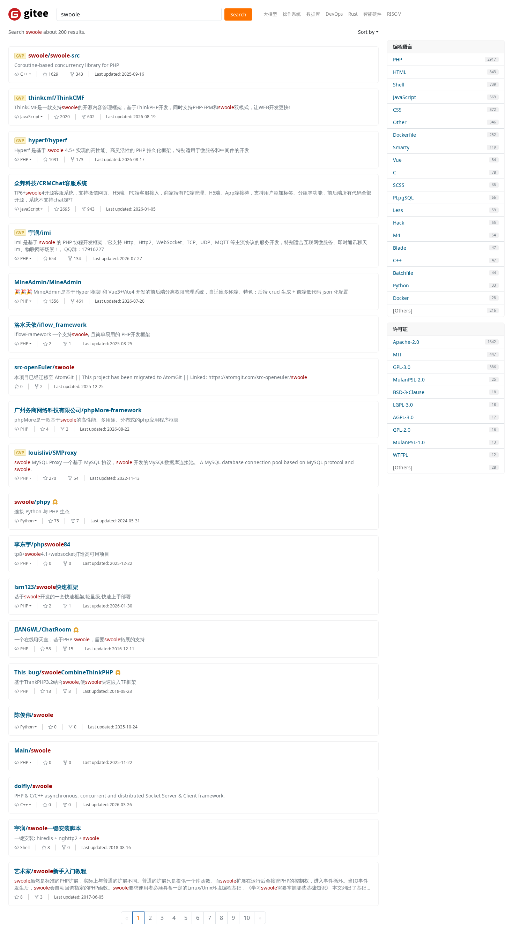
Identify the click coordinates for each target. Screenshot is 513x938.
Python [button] (27, 521)
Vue (397, 160)
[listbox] (28, 74)
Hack (398, 222)
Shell (398, 84)
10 (247, 918)
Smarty (401, 147)
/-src (54, 55)
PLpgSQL (403, 197)
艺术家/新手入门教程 (50, 871)
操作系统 (292, 14)
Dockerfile (404, 134)
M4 (396, 235)
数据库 (313, 14)
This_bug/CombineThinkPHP (63, 672)
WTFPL (400, 455)
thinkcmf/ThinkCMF (56, 97)
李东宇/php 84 (42, 544)
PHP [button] (24, 159)
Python (401, 285)
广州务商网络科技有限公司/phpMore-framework (78, 410)
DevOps (334, 14)
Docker (401, 298)
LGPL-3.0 (403, 404)
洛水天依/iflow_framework (50, 325)
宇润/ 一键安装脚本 (47, 828)
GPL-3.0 (401, 367)
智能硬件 (372, 14)
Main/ (32, 750)
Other (400, 122)
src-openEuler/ (44, 367)
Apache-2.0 (406, 342)
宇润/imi (39, 232)
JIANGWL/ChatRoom (42, 629)
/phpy (32, 502)
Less (398, 210)
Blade (399, 247)
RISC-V (394, 14)
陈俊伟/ (33, 715)
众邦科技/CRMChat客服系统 (50, 183)
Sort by (366, 32)
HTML (399, 72)
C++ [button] (24, 74)
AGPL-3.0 (403, 417)
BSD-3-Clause (408, 392)
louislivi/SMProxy (52, 452)
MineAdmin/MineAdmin (48, 282)
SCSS (398, 185)
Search (238, 14)
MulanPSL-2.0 (409, 379)
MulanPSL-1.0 (409, 442)
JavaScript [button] (29, 117)
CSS (397, 109)
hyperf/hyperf (47, 140)
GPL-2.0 (401, 429)
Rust (353, 14)
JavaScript (404, 97)
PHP (397, 59)
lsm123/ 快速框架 (46, 587)
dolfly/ (33, 786)
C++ (397, 260)
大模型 (270, 14)
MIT (397, 354)
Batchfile (403, 273)
